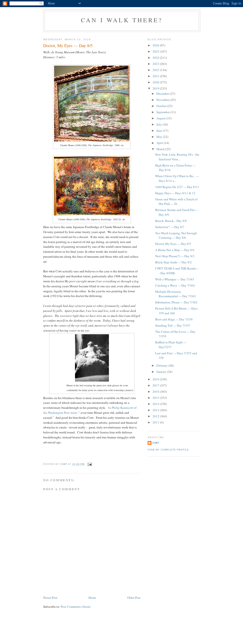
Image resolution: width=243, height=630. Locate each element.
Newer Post (50, 597)
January (161, 371)
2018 (156, 379)
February (162, 365)
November (163, 100)
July (159, 124)
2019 (156, 88)
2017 (156, 385)
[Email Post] (89, 464)
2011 (156, 422)
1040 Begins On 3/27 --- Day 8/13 (177, 187)
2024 (156, 57)
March (160, 149)
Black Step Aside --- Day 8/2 (173, 262)
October (161, 106)
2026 (156, 45)
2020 (156, 82)
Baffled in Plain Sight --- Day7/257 (170, 344)
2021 (156, 76)
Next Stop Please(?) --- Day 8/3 (175, 256)
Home (92, 597)
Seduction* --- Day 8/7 (169, 227)
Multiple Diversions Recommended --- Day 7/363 (175, 293)
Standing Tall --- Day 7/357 (172, 325)
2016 (156, 391)
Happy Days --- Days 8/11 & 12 (175, 193)
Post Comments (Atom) (75, 606)
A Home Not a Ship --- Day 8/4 (174, 250)
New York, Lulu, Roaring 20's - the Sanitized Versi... (177, 156)
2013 (156, 410)
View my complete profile (168, 449)
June (159, 130)
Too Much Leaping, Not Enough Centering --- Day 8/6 (176, 235)
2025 (156, 51)
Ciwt (155, 442)
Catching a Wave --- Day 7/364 (175, 285)
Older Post (133, 597)
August (161, 118)
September (163, 112)
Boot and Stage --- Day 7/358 (174, 319)
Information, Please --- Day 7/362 (176, 302)
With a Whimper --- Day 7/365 (174, 279)
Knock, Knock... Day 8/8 (171, 221)
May (159, 137)
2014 (156, 404)
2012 (156, 416)
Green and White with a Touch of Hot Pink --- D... (176, 201)
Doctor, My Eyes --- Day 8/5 (173, 244)
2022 (156, 70)
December (163, 93)
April (160, 143)
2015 (156, 398)
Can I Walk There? (122, 20)
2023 (156, 64)
